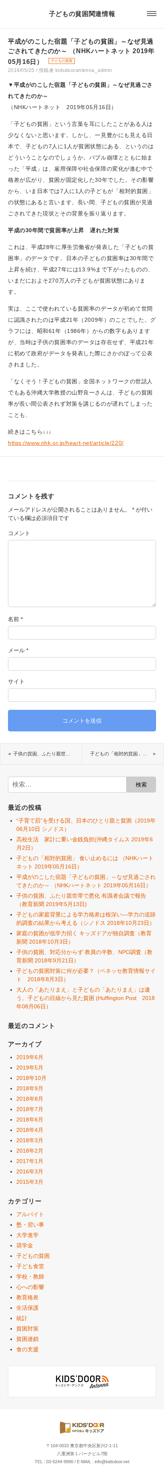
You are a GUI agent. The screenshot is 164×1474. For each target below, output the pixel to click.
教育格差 (27, 1297)
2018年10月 (31, 1078)
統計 (21, 1318)
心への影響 (30, 1287)
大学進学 (27, 1235)
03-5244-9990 (59, 1461)
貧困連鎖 (27, 1339)
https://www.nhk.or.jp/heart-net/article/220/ (66, 443)
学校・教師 (30, 1276)
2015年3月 (29, 1182)
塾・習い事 (30, 1224)
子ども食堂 (30, 1266)
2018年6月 (29, 1119)
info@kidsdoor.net (112, 1461)
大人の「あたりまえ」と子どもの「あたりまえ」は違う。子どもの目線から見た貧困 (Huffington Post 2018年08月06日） (85, 998)
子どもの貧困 (61, 61)
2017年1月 (29, 1161)
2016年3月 (29, 1171)
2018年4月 (29, 1130)
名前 (15, 619)
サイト (16, 681)
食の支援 (27, 1349)
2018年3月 (29, 1140)
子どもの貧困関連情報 (82, 13)
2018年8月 (29, 1099)
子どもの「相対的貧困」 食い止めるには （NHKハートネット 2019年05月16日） (127, 754)
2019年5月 (29, 1067)
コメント (19, 533)
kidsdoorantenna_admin (83, 70)
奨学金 (24, 1245)
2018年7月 (29, 1109)
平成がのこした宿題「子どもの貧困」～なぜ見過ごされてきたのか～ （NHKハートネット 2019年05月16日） (81, 51)
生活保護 (27, 1308)
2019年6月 (29, 1057)
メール (18, 650)
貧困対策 (27, 1328)
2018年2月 (29, 1150)
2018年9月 (29, 1088)
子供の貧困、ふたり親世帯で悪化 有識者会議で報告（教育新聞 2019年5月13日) (47, 754)
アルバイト (30, 1214)
